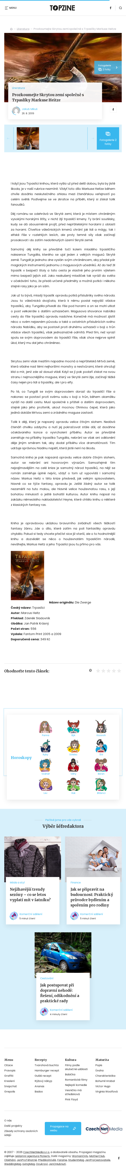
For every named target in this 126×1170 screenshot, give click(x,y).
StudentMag (76, 1160)
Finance (76, 882)
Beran (101, 773)
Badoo (39, 1091)
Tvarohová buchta (47, 1065)
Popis (98, 1065)
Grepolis (9, 1091)
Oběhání (10, 1160)
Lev (45, 793)
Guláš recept (43, 1076)
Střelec (73, 754)
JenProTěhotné (27, 1160)
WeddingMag (12, 1164)
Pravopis (9, 1070)
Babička (70, 1074)
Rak (73, 793)
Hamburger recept (47, 1070)
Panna (45, 735)
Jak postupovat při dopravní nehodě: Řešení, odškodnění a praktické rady (59, 993)
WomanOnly (80, 1156)
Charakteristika (105, 1076)
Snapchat (10, 1086)
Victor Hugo (102, 1086)
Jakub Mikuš (29, 109)
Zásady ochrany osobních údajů (21, 1133)
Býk (73, 735)
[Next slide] (90, 138)
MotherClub (97, 1156)
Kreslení (9, 1081)
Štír (101, 754)
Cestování (46, 978)
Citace (8, 1065)
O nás (8, 1120)
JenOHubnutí (57, 1164)
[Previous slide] (11, 138)
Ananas (39, 1086)
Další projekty (13, 1126)
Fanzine (62, 1160)
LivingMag (28, 1164)
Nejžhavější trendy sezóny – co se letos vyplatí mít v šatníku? (30, 894)
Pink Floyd (71, 1099)
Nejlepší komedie (76, 1085)
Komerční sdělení (31, 914)
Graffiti (8, 1076)
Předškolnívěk (47, 1160)
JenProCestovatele (97, 1160)
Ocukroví (42, 1164)
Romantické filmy (76, 1080)
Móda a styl (17, 882)
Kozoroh (101, 735)
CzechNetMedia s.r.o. (36, 1152)
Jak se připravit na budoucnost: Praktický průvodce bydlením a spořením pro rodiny (92, 897)
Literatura (23, 29)
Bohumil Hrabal (105, 1081)
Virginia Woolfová (106, 1091)
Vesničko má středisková (73, 1092)
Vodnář (46, 773)
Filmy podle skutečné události (76, 1067)
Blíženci (101, 793)
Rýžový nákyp (43, 1081)
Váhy (73, 773)
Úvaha (99, 1070)
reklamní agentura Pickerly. (32, 1156)
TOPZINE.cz (11, 29)
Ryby (45, 754)
